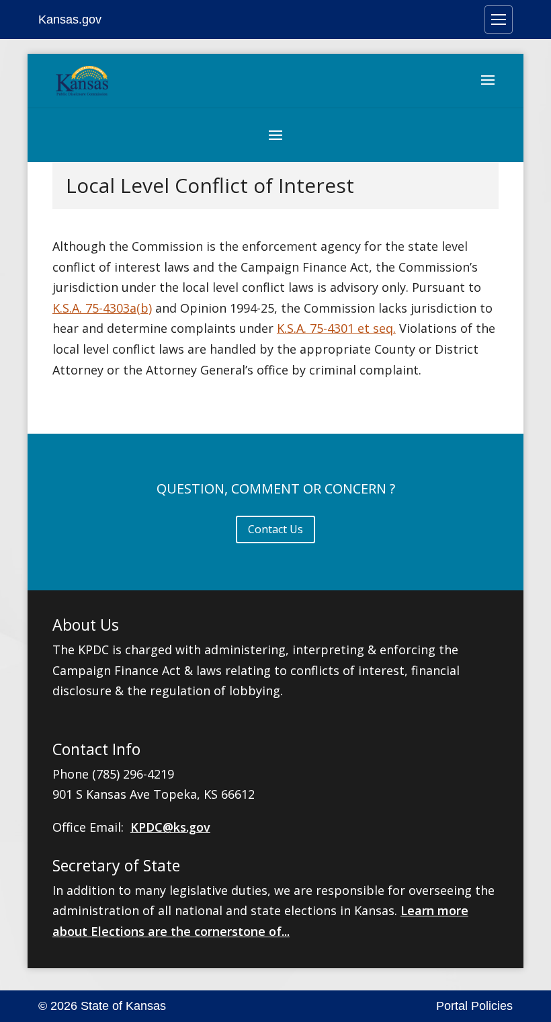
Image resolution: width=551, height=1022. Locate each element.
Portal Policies (474, 1006)
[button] (488, 89)
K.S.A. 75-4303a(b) (102, 308)
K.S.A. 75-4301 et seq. (336, 328)
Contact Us (275, 529)
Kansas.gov (69, 19)
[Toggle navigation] (498, 19)
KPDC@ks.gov (170, 827)
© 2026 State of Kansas (102, 1006)
